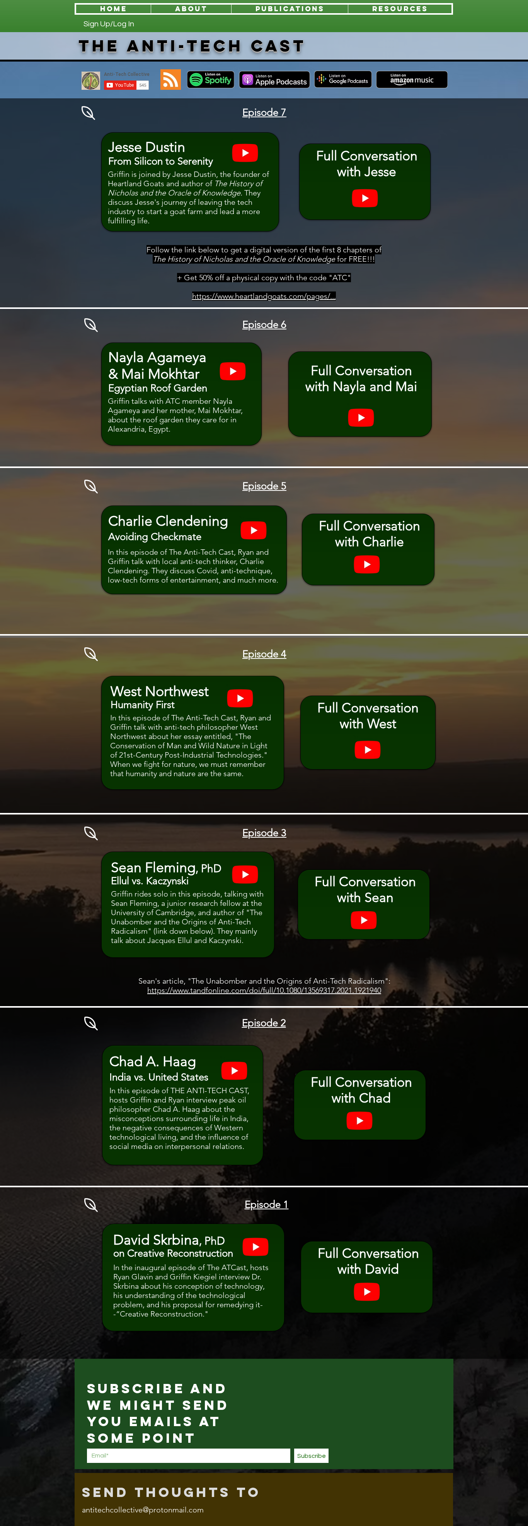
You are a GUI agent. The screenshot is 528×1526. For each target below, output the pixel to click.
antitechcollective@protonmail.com (143, 1509)
